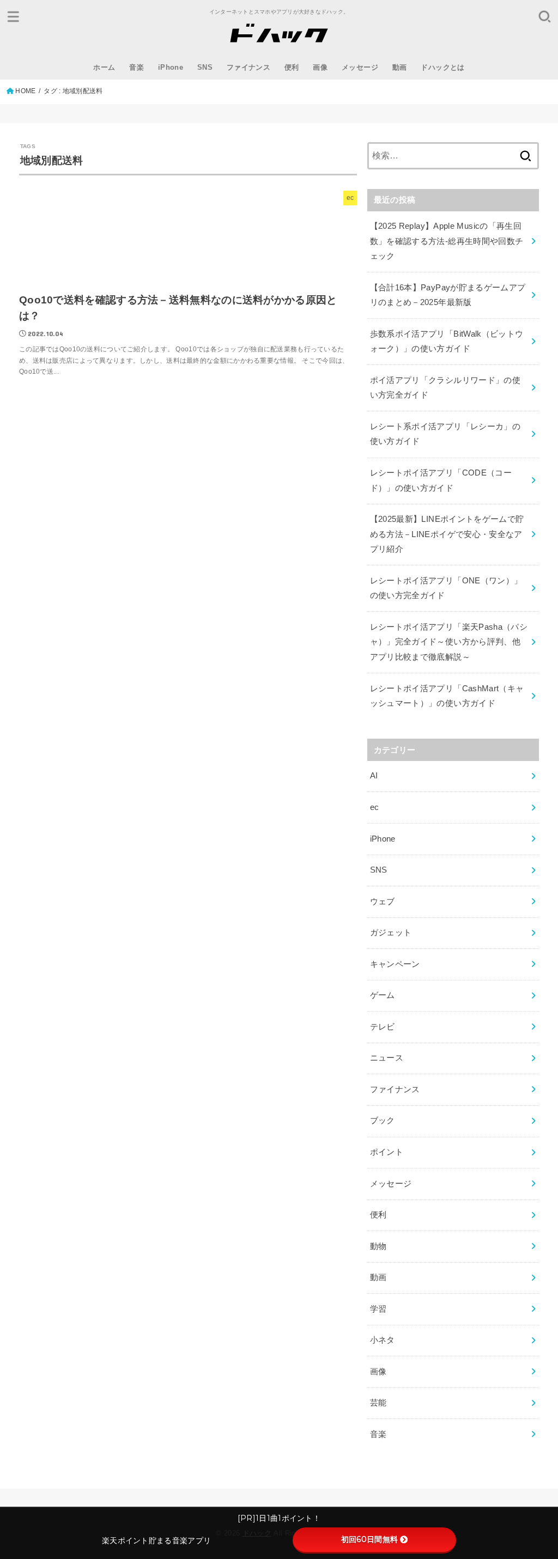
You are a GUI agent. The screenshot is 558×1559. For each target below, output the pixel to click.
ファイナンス (248, 67)
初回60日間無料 (369, 1539)
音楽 (136, 67)
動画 (399, 67)
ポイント (386, 1152)
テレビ (382, 1026)
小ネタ (382, 1340)
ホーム (104, 67)
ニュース (386, 1057)
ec (374, 807)
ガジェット (391, 932)
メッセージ (360, 67)
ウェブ (382, 901)
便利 (291, 67)
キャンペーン (395, 964)
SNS (205, 67)
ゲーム (382, 995)
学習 (378, 1309)
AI (374, 775)
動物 (378, 1246)
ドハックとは (442, 67)
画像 (320, 67)
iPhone (170, 67)
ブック (382, 1120)
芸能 (378, 1402)
